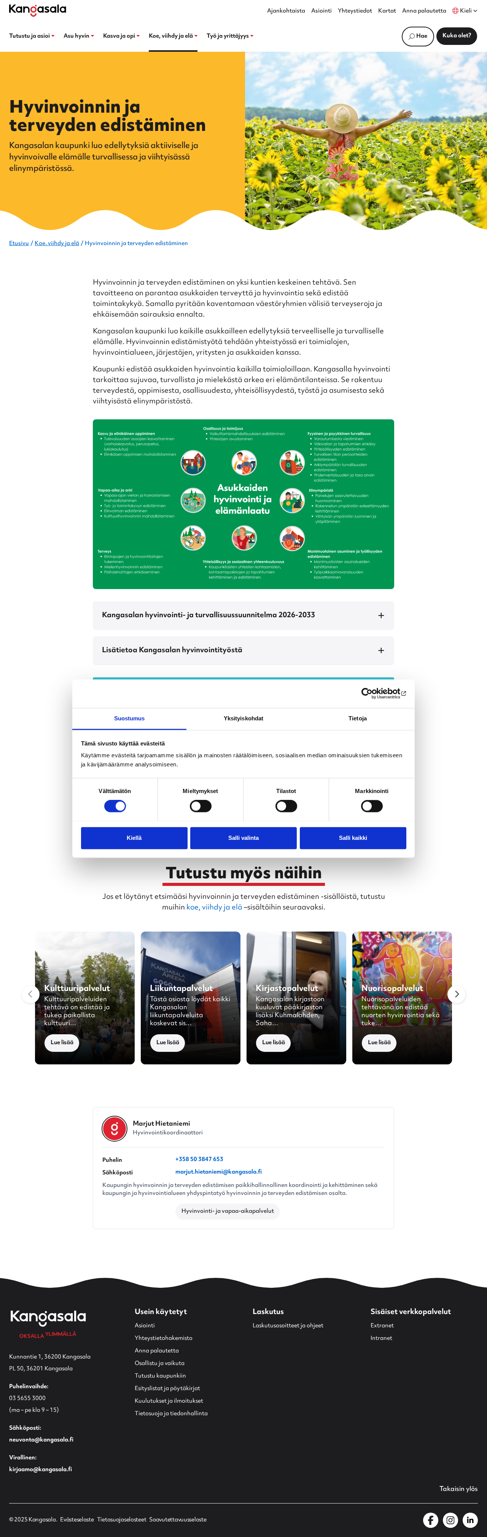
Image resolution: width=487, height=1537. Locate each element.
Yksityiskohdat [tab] (243, 718)
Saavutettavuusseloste (177, 1520)
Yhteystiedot (355, 11)
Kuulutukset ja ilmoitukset (169, 1401)
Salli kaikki (353, 838)
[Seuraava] (456, 994)
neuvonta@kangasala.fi (41, 1440)
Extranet (382, 1326)
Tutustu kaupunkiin (160, 1376)
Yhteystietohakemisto (164, 1338)
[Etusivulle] (37, 11)
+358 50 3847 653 (199, 1160)
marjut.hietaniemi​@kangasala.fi (218, 1173)
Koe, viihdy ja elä (57, 244)
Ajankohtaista (286, 11)
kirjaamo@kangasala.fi (40, 1470)
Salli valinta (243, 838)
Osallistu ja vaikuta (160, 1364)
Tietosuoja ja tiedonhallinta (171, 1414)
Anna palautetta (424, 11)
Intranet (381, 1338)
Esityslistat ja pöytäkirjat (167, 1389)
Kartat (387, 11)
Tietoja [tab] (358, 718)
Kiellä (134, 838)
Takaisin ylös (458, 1489)
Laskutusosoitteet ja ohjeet (288, 1326)
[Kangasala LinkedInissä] (470, 1520)
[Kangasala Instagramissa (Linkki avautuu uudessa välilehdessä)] (450, 1520)
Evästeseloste (77, 1520)
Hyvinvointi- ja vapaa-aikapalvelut (227, 1211)
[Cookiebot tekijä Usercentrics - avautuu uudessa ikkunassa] (373, 693)
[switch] (201, 806)
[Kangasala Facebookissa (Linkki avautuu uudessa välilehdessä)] (430, 1520)
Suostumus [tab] (129, 718)
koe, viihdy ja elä (214, 907)
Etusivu (19, 244)
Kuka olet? (456, 36)
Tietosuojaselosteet (121, 1520)
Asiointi (321, 11)
